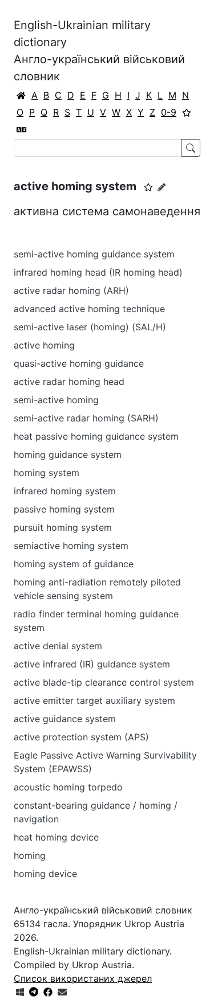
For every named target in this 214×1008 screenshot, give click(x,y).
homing (30, 855)
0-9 (168, 112)
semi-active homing (56, 399)
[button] (148, 187)
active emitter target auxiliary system (94, 700)
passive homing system (64, 509)
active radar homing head (69, 381)
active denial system (58, 645)
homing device (45, 873)
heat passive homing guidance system (96, 436)
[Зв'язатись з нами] (62, 992)
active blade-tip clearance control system (104, 682)
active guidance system (65, 718)
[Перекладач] (22, 129)
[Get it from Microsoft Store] (20, 992)
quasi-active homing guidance (79, 363)
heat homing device (56, 837)
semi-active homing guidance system (94, 254)
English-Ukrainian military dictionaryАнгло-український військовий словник (99, 50)
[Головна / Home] (21, 95)
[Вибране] (186, 112)
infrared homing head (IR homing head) (98, 272)
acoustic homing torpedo (68, 787)
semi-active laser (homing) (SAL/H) (90, 327)
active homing (44, 345)
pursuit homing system (63, 527)
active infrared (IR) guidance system (92, 664)
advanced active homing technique (89, 308)
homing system (46, 472)
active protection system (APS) (81, 737)
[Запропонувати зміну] (161, 187)
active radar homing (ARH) (71, 290)
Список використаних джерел (83, 978)
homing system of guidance (74, 563)
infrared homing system (65, 491)
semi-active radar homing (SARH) (86, 418)
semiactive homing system (71, 545)
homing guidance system (68, 454)
